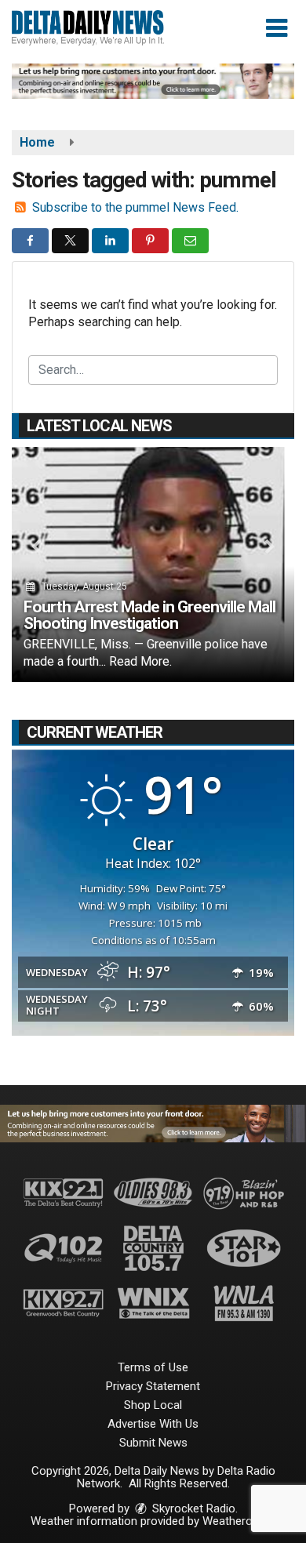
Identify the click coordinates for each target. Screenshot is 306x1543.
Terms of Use (153, 1367)
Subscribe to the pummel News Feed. (135, 207)
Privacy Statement (153, 1386)
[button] (276, 28)
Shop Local (153, 1405)
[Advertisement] (153, 81)
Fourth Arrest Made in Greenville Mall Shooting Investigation (149, 615)
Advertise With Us (153, 1424)
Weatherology (237, 1521)
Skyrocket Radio (192, 1508)
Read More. (140, 661)
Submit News (153, 1443)
